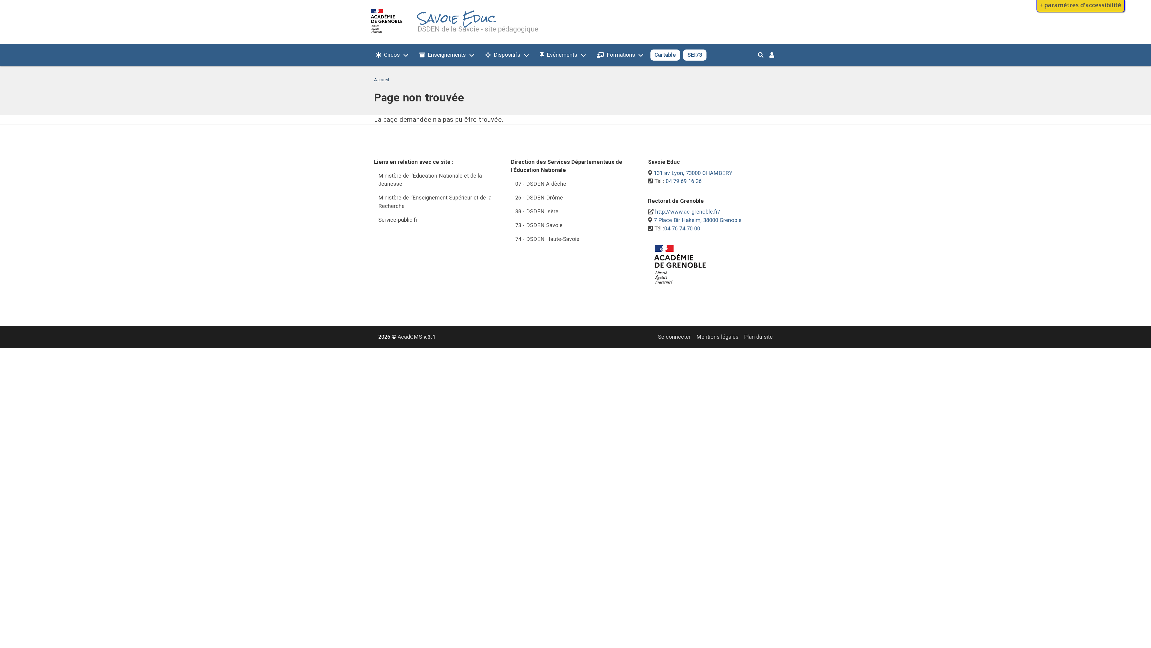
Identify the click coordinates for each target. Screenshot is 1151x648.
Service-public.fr (398, 220)
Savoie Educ (457, 18)
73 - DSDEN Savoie (539, 225)
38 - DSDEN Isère (536, 211)
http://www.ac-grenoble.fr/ (687, 211)
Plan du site (758, 337)
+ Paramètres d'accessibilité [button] (1080, 5)
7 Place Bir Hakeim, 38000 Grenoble (698, 220)
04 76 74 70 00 (682, 228)
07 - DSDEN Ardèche (540, 184)
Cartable (665, 55)
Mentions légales (717, 337)
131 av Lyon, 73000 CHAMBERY (693, 173)
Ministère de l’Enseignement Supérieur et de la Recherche (435, 201)
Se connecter (674, 337)
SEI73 (694, 55)
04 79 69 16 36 (684, 181)
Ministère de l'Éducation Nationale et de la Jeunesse (430, 179)
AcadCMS (417, 337)
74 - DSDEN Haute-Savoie (547, 239)
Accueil (381, 79)
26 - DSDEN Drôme (539, 197)
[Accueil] (386, 34)
